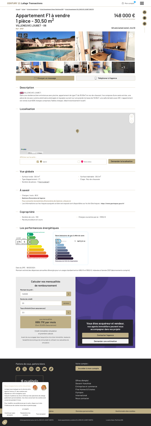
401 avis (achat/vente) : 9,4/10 (123, 28)
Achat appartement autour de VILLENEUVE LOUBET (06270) (36, 420)
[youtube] (44, 369)
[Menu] (142, 3)
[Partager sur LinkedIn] (145, 24)
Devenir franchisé (83, 383)
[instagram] (31, 369)
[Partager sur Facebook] (145, 12)
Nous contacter (82, 398)
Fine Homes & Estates (85, 389)
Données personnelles (84, 411)
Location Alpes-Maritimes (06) (114, 420)
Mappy (40, 153)
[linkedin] (38, 369)
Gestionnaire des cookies (125, 411)
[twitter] (24, 369)
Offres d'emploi (82, 380)
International (81, 395)
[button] (20, 35)
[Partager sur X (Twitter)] (145, 18)
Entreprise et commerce (86, 386)
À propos (79, 392)
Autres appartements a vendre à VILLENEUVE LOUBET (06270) (75, 420)
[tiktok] (51, 369)
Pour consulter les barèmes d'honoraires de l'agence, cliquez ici (46, 201)
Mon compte (129, 3)
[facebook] (18, 369)
